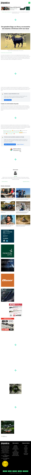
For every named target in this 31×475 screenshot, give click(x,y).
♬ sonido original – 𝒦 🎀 (19, 134)
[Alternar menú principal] (29, 3)
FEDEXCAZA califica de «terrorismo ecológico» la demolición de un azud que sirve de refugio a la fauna (23, 227)
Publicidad (15, 447)
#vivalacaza (19, 132)
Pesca (26, 451)
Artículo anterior (4, 183)
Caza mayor (26, 449)
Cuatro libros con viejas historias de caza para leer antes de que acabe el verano (7, 213)
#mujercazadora (23, 132)
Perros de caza (26, 454)
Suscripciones (15, 448)
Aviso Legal (15, 452)
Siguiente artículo (26, 183)
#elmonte (15, 133)
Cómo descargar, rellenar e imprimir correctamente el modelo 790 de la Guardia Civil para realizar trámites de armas (8, 200)
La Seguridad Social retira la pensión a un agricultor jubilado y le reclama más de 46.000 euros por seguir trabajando (23, 200)
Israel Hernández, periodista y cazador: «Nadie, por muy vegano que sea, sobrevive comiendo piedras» (7, 227)
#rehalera (5, 133)
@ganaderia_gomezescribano (9, 131)
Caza (26, 448)
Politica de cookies (15, 454)
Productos (25, 452)
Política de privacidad (15, 453)
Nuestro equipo (15, 449)
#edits (18, 133)
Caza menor (26, 450)
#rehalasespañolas (11, 133)
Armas (26, 453)
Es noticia (25, 447)
